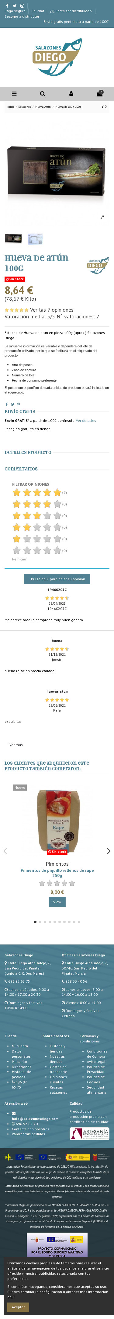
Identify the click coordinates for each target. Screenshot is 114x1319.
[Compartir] (7, 404)
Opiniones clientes (58, 1079)
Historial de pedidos (21, 1074)
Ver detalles (86, 420)
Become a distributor (22, 16)
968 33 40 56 (76, 981)
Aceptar (18, 1307)
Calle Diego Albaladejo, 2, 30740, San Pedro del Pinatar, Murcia (85, 968)
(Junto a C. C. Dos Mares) (24, 973)
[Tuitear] (12, 404)
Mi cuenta (20, 1046)
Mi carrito (19, 1061)
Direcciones (21, 1066)
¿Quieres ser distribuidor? (71, 11)
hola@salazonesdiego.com (35, 1118)
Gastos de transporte (58, 1069)
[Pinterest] (18, 404)
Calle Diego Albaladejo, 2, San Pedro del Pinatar (27, 965)
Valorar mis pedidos (28, 1134)
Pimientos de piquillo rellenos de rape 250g (57, 873)
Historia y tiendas (57, 1048)
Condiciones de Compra (97, 1054)
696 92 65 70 (27, 1124)
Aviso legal (96, 1061)
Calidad (38, 11)
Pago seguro (15, 11)
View (57, 902)
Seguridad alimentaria (96, 1090)
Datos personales (21, 1054)
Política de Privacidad (96, 1069)
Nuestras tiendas (57, 1059)
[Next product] (106, 106)
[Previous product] (103, 106)
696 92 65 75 (19, 981)
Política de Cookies (96, 1079)
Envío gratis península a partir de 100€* (76, 21)
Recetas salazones (58, 1090)
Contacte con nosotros (30, 1129)
